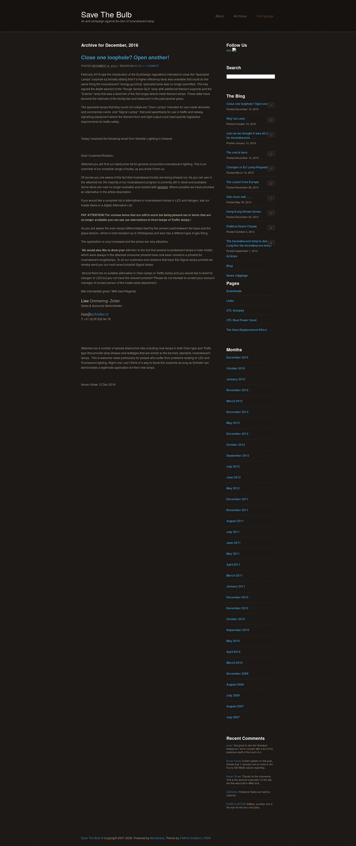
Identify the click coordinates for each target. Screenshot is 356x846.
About (220, 16)
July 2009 (233, 695)
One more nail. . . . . (239, 197)
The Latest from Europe (242, 182)
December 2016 (237, 357)
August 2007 (235, 706)
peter (229, 745)
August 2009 (235, 684)
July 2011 (233, 532)
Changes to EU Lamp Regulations (249, 167)
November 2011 (237, 510)
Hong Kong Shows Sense (243, 211)
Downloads (234, 291)
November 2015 (237, 390)
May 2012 (233, 488)
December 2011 (237, 499)
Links (230, 300)
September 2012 (237, 455)
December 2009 (237, 673)
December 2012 (237, 433)
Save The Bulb (106, 14)
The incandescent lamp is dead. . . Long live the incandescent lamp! (249, 243)
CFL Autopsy (235, 310)
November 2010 (237, 608)
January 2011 (235, 586)
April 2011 (233, 564)
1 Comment (152, 66)
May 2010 (233, 641)
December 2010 (237, 597)
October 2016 (235, 368)
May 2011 (233, 553)
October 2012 (235, 444)
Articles (231, 256)
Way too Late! (235, 118)
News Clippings (237, 275)
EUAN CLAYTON (235, 804)
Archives (240, 16)
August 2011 (235, 521)
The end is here (237, 152)
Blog (138, 66)
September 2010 (237, 630)
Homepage (265, 16)
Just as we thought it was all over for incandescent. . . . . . (249, 135)
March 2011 (234, 575)
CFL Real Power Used (241, 320)
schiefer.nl (99, 314)
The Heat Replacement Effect (246, 330)
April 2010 (233, 652)
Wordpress (157, 838)
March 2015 (234, 401)
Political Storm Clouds (241, 226)
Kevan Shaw (233, 761)
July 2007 (233, 717)
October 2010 (235, 619)
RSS (208, 838)
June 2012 (233, 477)
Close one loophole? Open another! (125, 57)
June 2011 (233, 542)
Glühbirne (231, 792)
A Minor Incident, (191, 838)
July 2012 (233, 466)
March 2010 (234, 662)
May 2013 (233, 423)
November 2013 (237, 412)
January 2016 (235, 379)
